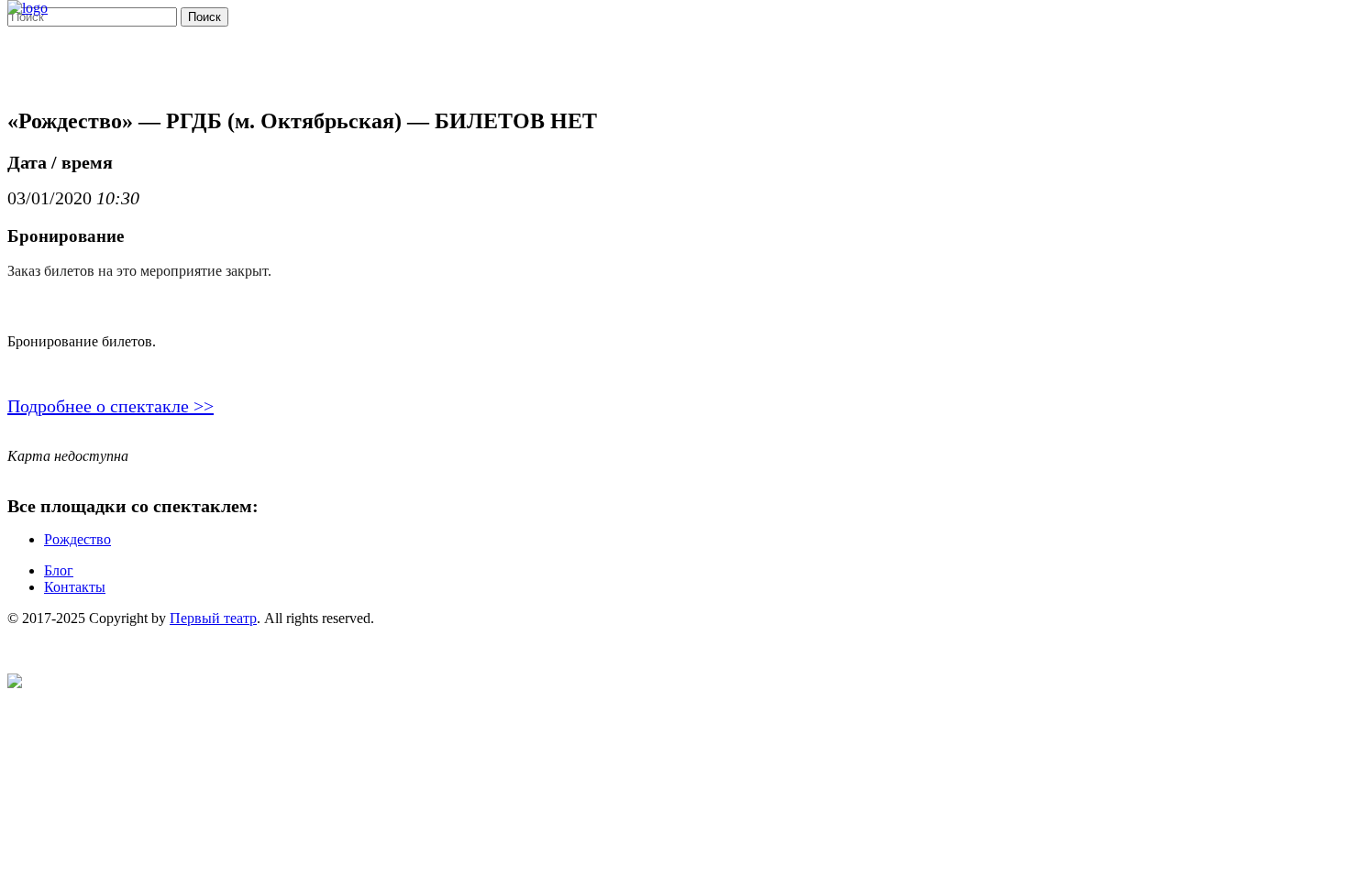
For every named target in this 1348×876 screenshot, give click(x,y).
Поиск (204, 17)
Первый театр (213, 618)
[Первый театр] (27, 8)
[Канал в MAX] (14, 683)
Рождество (77, 539)
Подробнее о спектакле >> (110, 406)
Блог (58, 570)
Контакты (74, 587)
